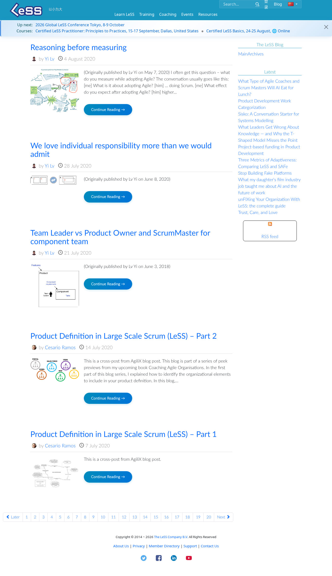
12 (124, 517)
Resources (208, 14)
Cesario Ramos (60, 347)
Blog (278, 4)
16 (166, 517)
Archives (256, 53)
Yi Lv (49, 59)
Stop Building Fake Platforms (265, 173)
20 (209, 517)
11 (113, 517)
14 (145, 517)
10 (103, 517)
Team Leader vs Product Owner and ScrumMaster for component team (120, 237)
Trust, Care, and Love (258, 212)
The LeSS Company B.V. (171, 537)
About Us (121, 545)
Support (190, 545)
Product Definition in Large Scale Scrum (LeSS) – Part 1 (123, 434)
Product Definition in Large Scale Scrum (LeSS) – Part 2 (123, 335)
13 (134, 517)
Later (15, 517)
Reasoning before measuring (78, 47)
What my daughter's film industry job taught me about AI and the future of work (269, 186)
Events (187, 14)
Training (146, 14)
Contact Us (210, 545)
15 (156, 517)
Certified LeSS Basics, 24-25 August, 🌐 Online (248, 31)
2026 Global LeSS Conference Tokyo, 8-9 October (80, 24)
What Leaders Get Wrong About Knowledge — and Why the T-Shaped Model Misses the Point (268, 133)
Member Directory (164, 545)
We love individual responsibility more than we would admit (121, 150)
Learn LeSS (124, 14)
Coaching (167, 14)
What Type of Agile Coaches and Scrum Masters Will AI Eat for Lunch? (268, 87)
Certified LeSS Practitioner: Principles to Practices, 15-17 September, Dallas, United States (117, 31)
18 (187, 517)
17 (177, 517)
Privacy (139, 545)
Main (243, 53)
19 (198, 517)
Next (221, 517)
